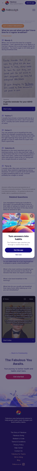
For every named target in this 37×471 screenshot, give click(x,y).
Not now (19, 255)
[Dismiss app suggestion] (31, 215)
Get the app (18, 250)
